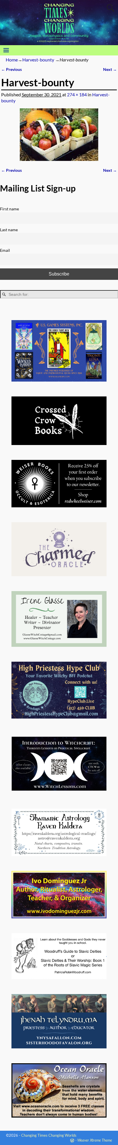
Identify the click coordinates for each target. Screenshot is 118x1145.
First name (9, 208)
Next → (110, 69)
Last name (9, 229)
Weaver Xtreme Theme (94, 1140)
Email (5, 250)
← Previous (11, 69)
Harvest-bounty (38, 59)
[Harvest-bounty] (59, 134)
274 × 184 (77, 94)
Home (12, 59)
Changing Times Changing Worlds (48, 1135)
